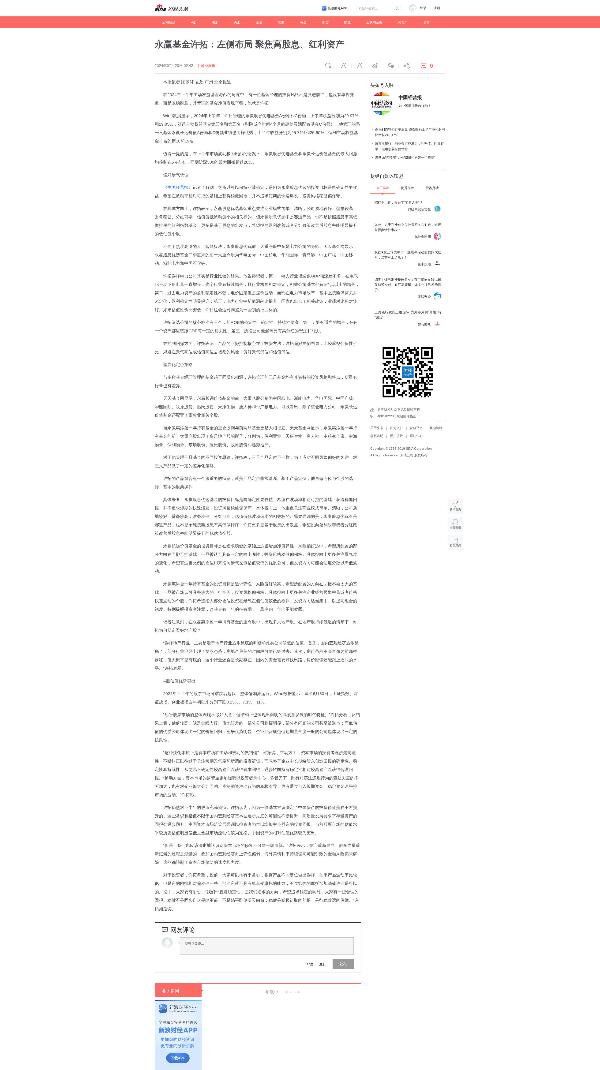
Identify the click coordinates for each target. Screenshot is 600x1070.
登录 (310, 964)
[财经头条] (171, 8)
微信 (390, 65)
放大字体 (359, 65)
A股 (193, 22)
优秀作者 (407, 188)
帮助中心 (416, 436)
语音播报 (328, 65)
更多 (426, 22)
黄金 (303, 22)
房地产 (403, 22)
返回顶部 (455, 563)
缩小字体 (343, 65)
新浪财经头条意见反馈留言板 (398, 410)
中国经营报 (206, 66)
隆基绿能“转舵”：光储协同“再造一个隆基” (405, 157)
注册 (437, 8)
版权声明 (376, 436)
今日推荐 (382, 188)
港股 (215, 22)
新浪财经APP (337, 8)
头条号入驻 (382, 85)
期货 (325, 22)
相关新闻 (170, 990)
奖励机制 (435, 428)
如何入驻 (396, 428)
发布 (343, 964)
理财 (281, 22)
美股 (237, 22)
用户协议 (396, 436)
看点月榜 (432, 188)
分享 (406, 65)
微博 (375, 65)
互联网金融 (374, 22)
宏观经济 (169, 22)
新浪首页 (455, 509)
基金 (259, 22)
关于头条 (376, 428)
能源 (347, 22)
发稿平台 (416, 428)
